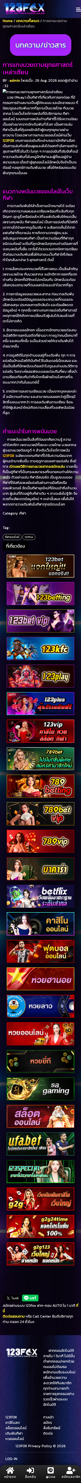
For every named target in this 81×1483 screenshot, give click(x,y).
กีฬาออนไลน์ (12, 537)
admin (14, 80)
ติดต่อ (48, 1433)
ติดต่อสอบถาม (14, 1316)
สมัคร (47, 1422)
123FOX (8, 140)
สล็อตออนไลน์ (16, 1428)
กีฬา (23, 513)
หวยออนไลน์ (14, 1438)
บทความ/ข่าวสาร (40, 45)
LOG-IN (11, 1458)
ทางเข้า (48, 1417)
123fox (29, 537)
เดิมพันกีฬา (14, 1433)
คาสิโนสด (12, 1422)
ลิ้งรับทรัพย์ (51, 1428)
